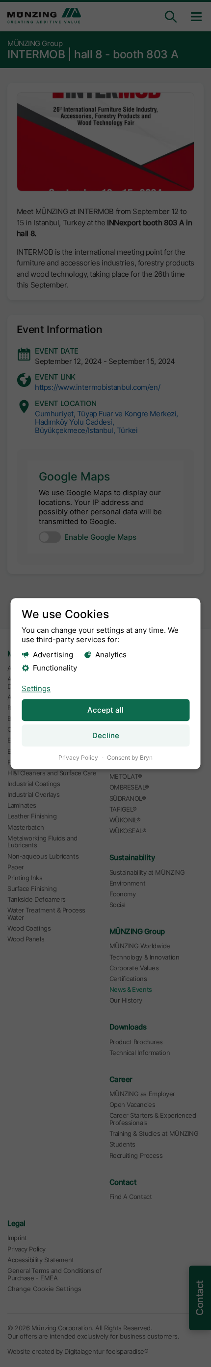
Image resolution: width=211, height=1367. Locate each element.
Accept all (105, 710)
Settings (36, 688)
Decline (105, 736)
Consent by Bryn (130, 758)
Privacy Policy (78, 758)
